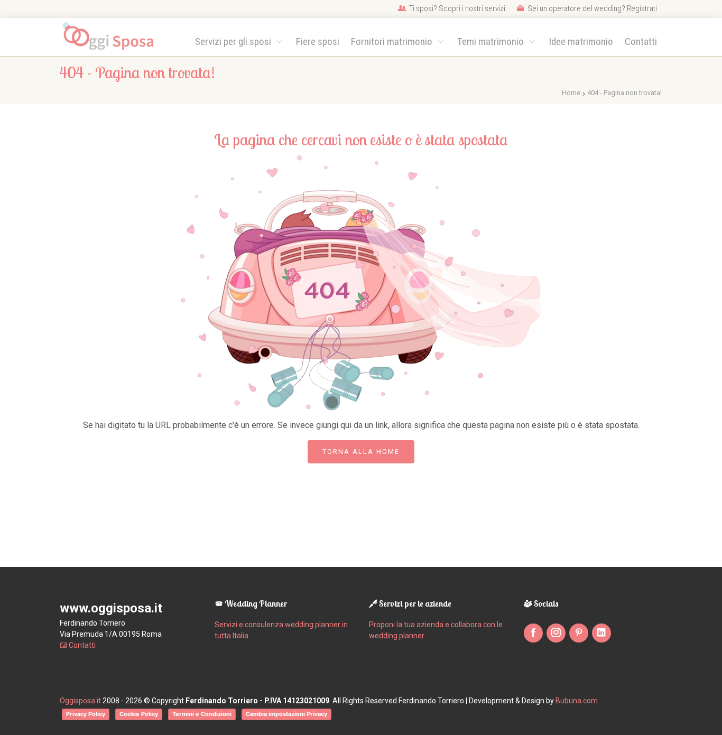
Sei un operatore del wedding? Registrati (591, 8)
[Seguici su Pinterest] (578, 633)
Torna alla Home (361, 451)
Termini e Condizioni (202, 714)
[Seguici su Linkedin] (601, 633)
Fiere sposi (317, 41)
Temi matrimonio (491, 41)
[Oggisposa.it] (112, 37)
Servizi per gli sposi (234, 41)
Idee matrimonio (581, 41)
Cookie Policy (138, 714)
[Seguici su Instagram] (556, 633)
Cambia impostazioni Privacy (286, 714)
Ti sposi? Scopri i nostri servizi (456, 8)
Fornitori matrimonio (392, 41)
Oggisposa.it (80, 700)
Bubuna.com (577, 700)
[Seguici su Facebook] (533, 633)
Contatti (641, 41)
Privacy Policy (85, 714)
